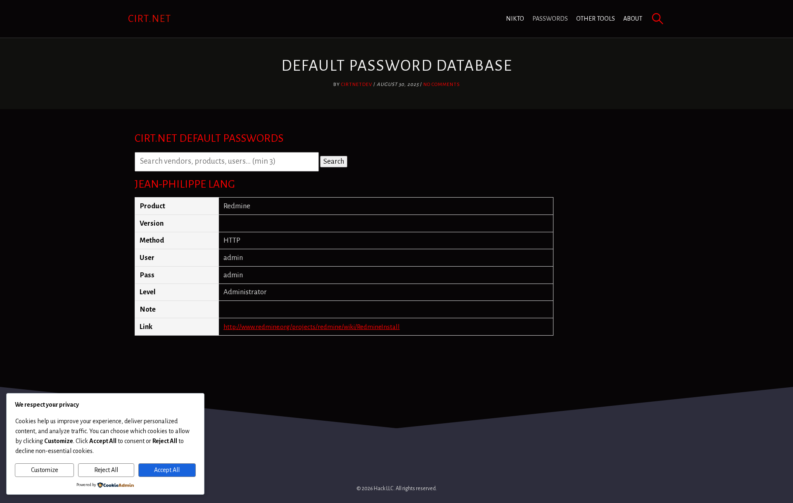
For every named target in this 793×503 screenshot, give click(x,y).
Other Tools (595, 18)
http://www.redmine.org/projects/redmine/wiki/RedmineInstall (311, 326)
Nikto (515, 18)
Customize (44, 470)
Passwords (550, 18)
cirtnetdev (356, 84)
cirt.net (149, 18)
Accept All (167, 470)
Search (333, 161)
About (632, 18)
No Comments (441, 84)
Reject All (106, 470)
